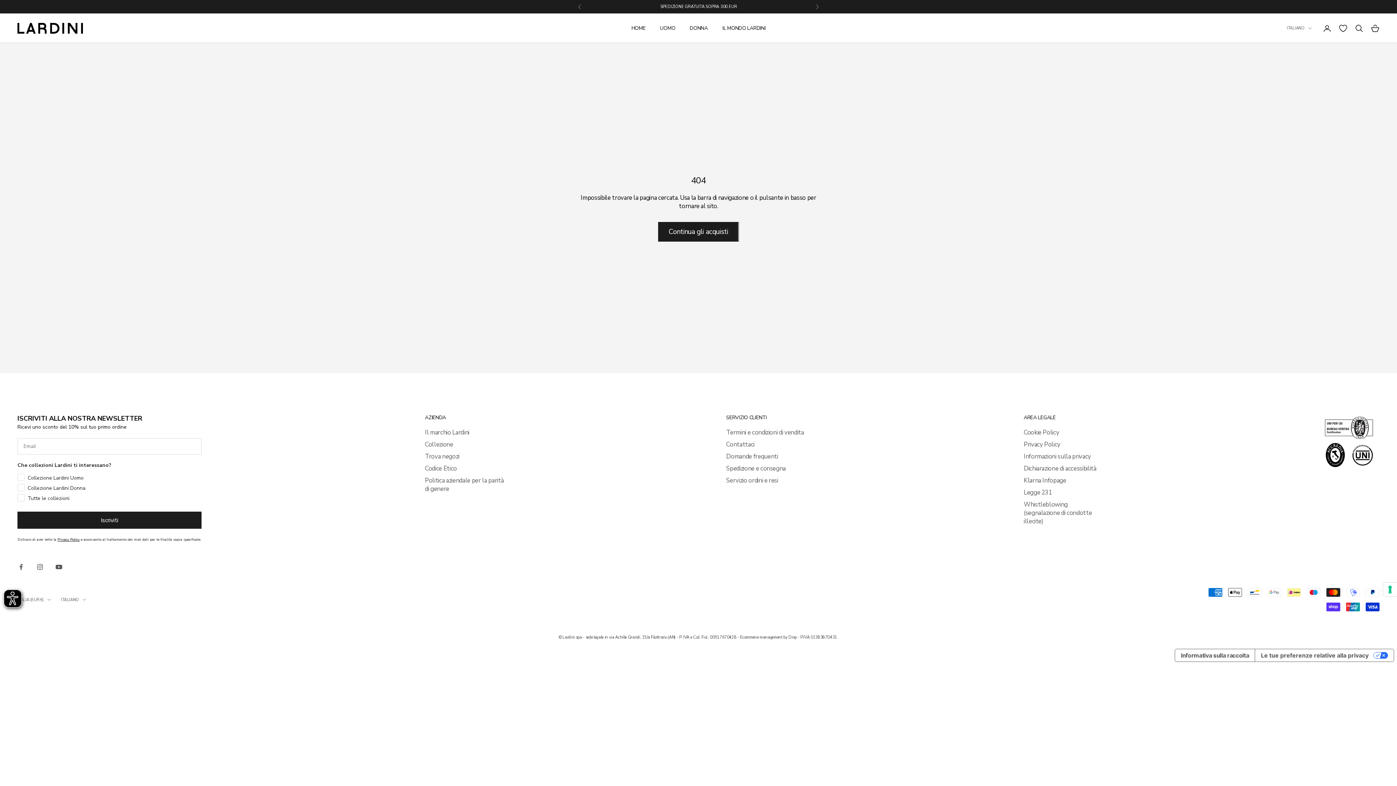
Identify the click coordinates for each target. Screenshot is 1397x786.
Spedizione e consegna (756, 468)
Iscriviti (109, 520)
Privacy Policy (1042, 444)
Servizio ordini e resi (752, 480)
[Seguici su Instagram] (40, 567)
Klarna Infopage (1045, 480)
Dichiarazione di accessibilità (1060, 468)
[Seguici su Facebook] (21, 567)
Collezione (439, 444)
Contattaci (740, 444)
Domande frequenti (752, 456)
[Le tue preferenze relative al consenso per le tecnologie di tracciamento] (1390, 589)
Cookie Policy (1041, 432)
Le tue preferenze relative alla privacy (1315, 655)
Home (639, 28)
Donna (699, 28)
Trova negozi (442, 456)
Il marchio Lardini (447, 432)
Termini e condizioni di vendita (765, 432)
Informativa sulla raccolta (1215, 655)
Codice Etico (441, 468)
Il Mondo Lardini (744, 28)
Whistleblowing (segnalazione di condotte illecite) (1058, 512)
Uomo (667, 28)
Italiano (1296, 28)
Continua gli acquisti (698, 232)
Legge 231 (1038, 492)
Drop (792, 637)
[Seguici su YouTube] (59, 567)
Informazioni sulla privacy (1057, 456)
